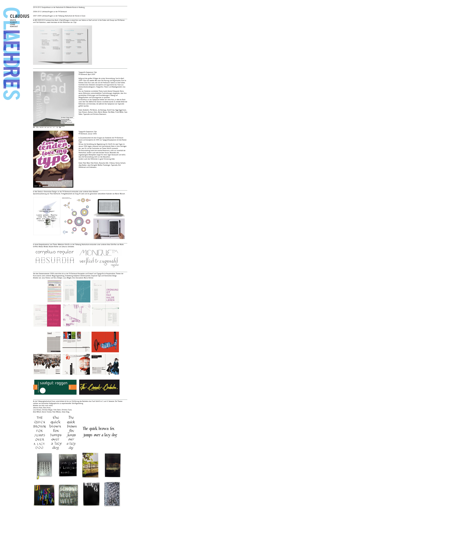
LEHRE (12, 24)
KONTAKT (14, 26)
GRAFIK (13, 20)
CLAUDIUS (20, 16)
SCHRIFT (13, 22)
